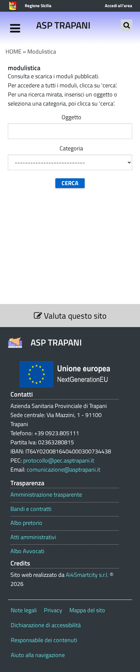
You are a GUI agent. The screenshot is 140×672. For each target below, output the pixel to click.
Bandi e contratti (30, 509)
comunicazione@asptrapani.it (63, 469)
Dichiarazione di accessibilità (46, 625)
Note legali (24, 610)
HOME (13, 51)
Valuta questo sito (74, 315)
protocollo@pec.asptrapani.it (58, 460)
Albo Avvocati (27, 551)
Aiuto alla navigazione (38, 655)
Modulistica (41, 51)
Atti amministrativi (33, 537)
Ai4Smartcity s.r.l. (87, 574)
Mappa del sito (87, 610)
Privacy (53, 610)
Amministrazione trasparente (46, 494)
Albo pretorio (26, 522)
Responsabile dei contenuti (44, 640)
